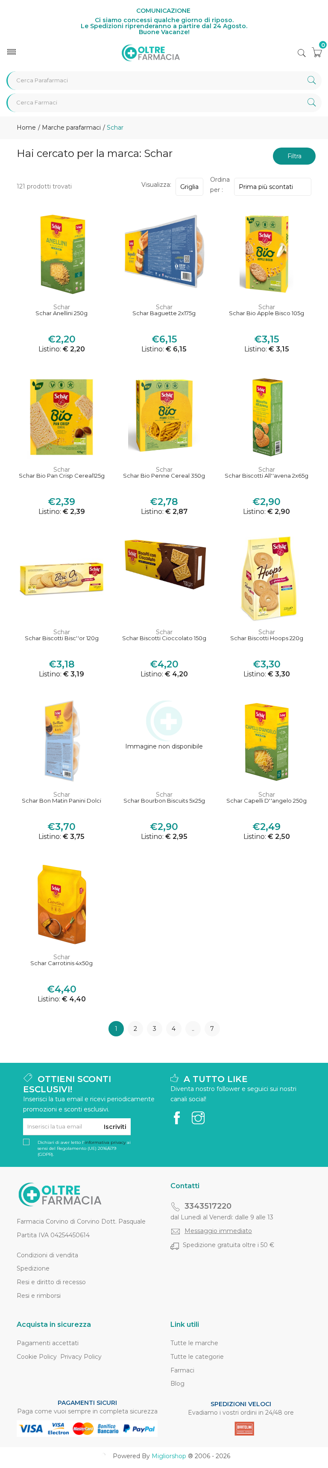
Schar (61, 307)
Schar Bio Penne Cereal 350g (164, 476)
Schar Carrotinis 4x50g (61, 963)
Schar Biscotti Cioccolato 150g (164, 638)
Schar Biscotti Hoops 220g (266, 638)
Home (26, 127)
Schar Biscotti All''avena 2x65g (266, 476)
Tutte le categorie (197, 1357)
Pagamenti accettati (48, 1343)
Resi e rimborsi (39, 1296)
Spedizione (33, 1268)
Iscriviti (115, 1127)
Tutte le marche (194, 1343)
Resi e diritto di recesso (51, 1282)
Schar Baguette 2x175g (164, 313)
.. (193, 1029)
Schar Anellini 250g (61, 313)
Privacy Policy (81, 1357)
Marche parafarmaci (70, 127)
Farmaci (182, 1370)
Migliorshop (169, 1456)
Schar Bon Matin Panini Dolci (61, 801)
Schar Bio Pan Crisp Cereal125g (62, 476)
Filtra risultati (294, 158)
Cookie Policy (37, 1357)
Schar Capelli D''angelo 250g (266, 801)
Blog (177, 1383)
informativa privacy (105, 1142)
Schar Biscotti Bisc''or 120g (62, 638)
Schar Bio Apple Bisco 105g (266, 313)
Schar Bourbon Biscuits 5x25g (164, 801)
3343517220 (207, 1206)
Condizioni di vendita (47, 1255)
